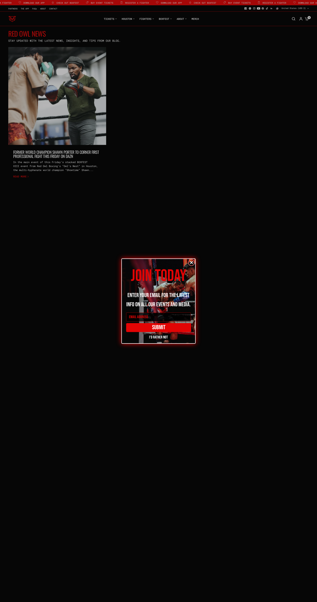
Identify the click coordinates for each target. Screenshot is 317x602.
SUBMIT (158, 327)
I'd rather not (158, 336)
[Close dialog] (191, 263)
